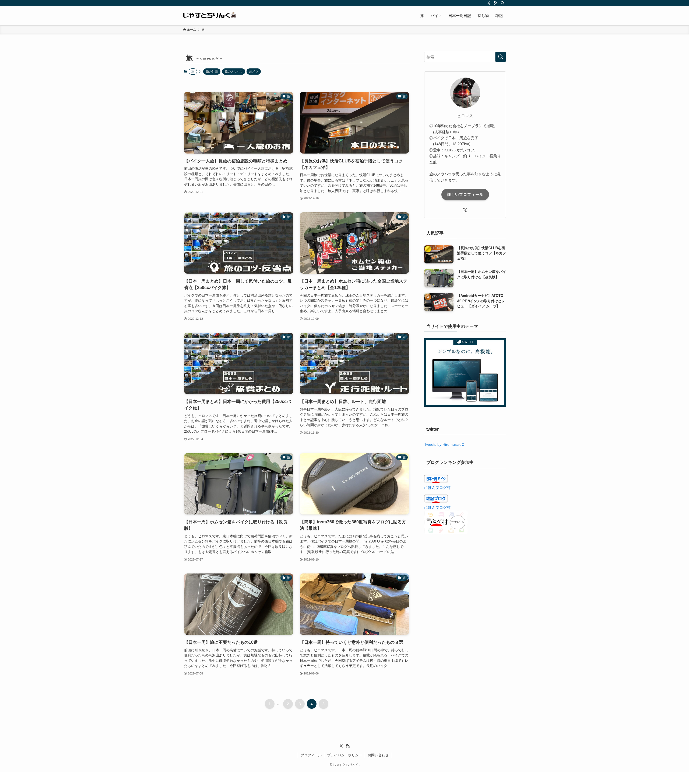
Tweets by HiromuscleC (444, 444)
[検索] (502, 3)
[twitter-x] (488, 3)
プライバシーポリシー (344, 755)
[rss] (495, 3)
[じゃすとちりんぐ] (210, 15)
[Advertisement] (465, 579)
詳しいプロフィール (465, 194)
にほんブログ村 (437, 487)
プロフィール (311, 755)
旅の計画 (212, 71)
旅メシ (253, 71)
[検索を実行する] (500, 57)
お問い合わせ (378, 755)
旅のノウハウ (233, 71)
